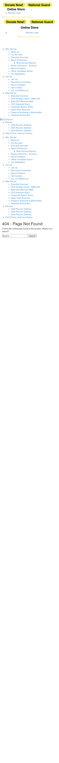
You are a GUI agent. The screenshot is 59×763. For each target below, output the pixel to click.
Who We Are (10, 49)
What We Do (10, 93)
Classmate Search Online (22, 106)
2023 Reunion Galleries (21, 130)
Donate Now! (14, 5)
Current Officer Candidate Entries (18, 17)
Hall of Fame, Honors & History (18, 133)
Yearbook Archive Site (20, 115)
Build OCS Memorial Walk (22, 101)
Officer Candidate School (22, 71)
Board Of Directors (19, 60)
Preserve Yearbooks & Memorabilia (26, 112)
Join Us (8, 76)
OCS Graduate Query (20, 104)
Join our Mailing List (19, 90)
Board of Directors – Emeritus (24, 65)
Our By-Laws (16, 54)
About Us (15, 51)
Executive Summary (19, 57)
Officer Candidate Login (30, 36)
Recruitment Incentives (21, 82)
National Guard (39, 5)
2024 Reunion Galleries (21, 127)
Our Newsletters (18, 73)
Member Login (14, 12)
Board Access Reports (26, 62)
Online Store (16, 9)
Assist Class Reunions (20, 109)
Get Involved (16, 87)
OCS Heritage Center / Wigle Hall (25, 98)
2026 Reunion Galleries (21, 125)
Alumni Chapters (18, 68)
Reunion (9, 122)
